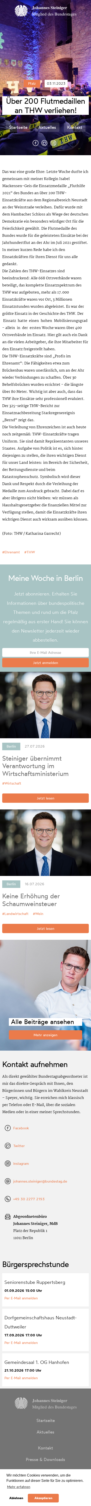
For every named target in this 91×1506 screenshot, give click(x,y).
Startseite (18, 127)
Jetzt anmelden (45, 662)
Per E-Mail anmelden (21, 1298)
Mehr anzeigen (45, 1035)
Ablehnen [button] (16, 1498)
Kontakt (74, 127)
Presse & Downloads (45, 1459)
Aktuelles (47, 127)
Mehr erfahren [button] (18, 1486)
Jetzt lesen (45, 798)
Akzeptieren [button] (43, 1498)
